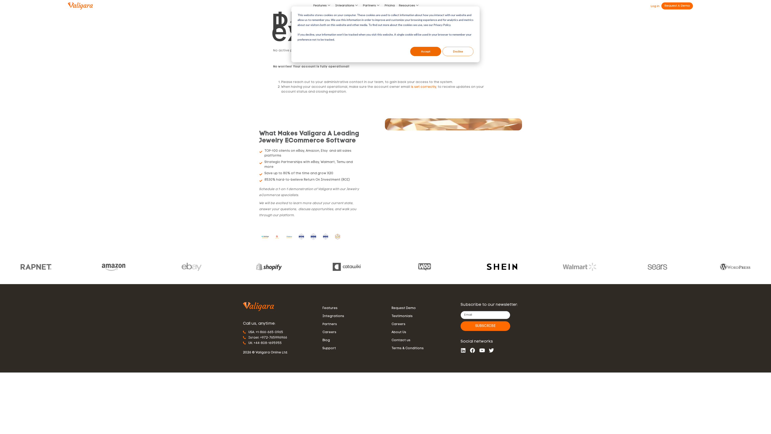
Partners (369, 5)
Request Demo (404, 308)
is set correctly (423, 87)
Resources (407, 5)
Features (320, 5)
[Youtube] (481, 350)
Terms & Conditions (408, 348)
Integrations (344, 5)
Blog (326, 340)
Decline (458, 51)
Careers (329, 332)
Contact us (401, 340)
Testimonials (402, 316)
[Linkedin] (463, 350)
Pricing (389, 5)
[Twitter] (491, 350)
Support (329, 348)
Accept (425, 51)
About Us (399, 332)
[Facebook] (472, 350)
